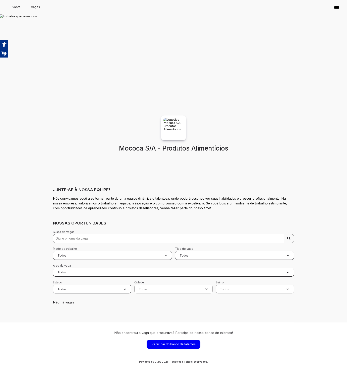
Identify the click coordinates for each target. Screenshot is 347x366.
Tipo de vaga (184, 248)
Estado (57, 282)
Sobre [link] (16, 7)
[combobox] (58, 255)
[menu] (336, 7)
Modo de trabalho (65, 248)
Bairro (220, 282)
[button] (337, 7)
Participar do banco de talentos (173, 344)
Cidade (139, 282)
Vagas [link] (35, 7)
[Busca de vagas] (289, 238)
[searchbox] (173, 238)
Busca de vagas (63, 232)
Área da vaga (62, 265)
